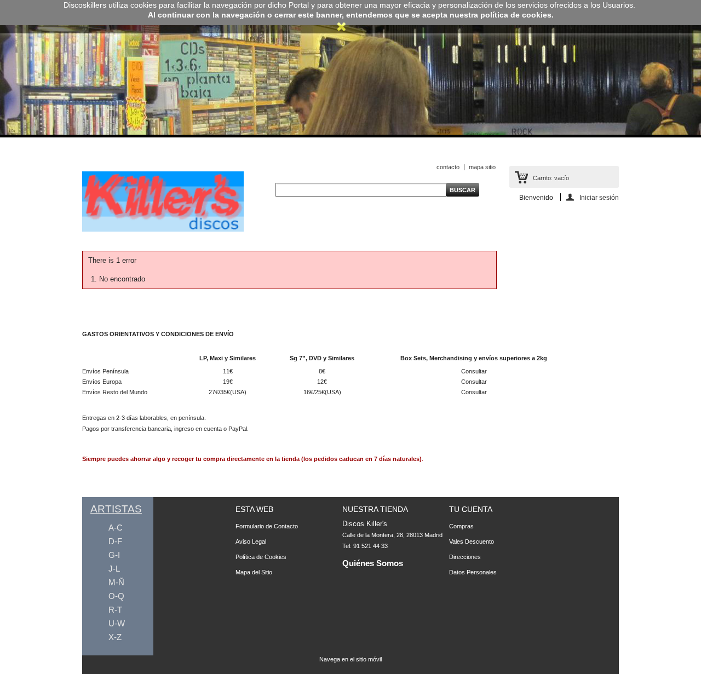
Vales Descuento (471, 541)
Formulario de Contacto (266, 526)
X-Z (115, 637)
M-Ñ (116, 582)
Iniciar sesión (599, 197)
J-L (114, 568)
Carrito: (551, 178)
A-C (115, 527)
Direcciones (465, 557)
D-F (115, 541)
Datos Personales (473, 572)
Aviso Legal (250, 541)
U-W (116, 623)
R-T (115, 609)
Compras (461, 526)
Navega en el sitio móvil (350, 659)
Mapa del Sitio (253, 572)
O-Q (116, 596)
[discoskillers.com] (163, 229)
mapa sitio (482, 167)
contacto (447, 167)
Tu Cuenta (470, 509)
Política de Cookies (260, 557)
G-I (114, 555)
